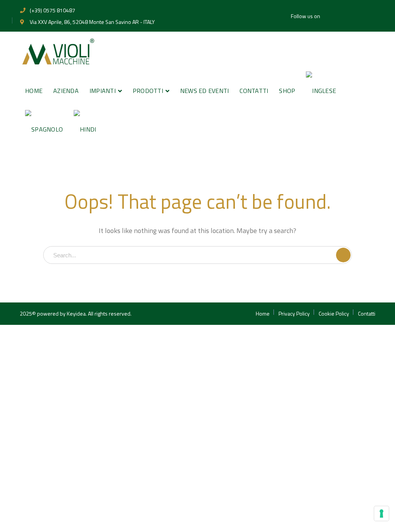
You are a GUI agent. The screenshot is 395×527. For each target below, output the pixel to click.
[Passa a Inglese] (321, 90)
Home (263, 313)
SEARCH (343, 255)
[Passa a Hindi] (85, 129)
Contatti (366, 313)
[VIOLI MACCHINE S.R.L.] (58, 51)
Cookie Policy (334, 313)
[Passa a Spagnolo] (44, 129)
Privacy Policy (294, 313)
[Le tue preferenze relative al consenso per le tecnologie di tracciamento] (381, 513)
